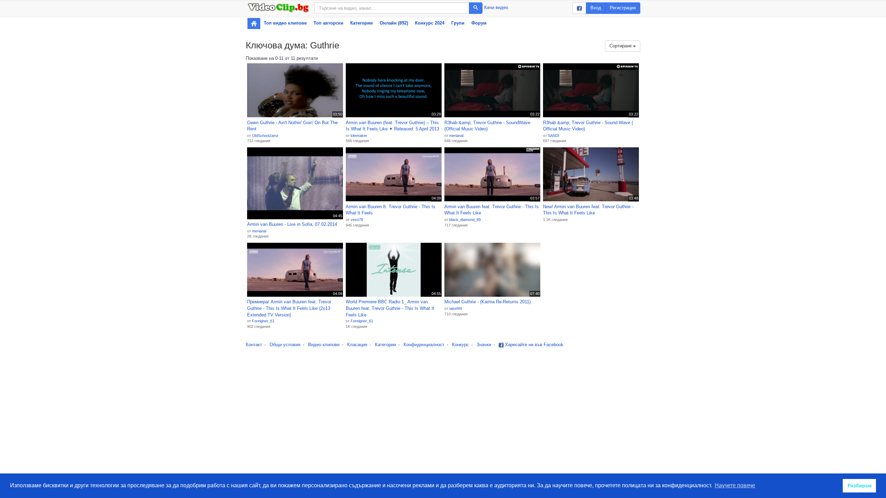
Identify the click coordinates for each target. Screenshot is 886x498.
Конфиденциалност (424, 344)
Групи (457, 23)
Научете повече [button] (735, 485)
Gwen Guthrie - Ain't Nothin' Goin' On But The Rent (292, 126)
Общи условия (285, 344)
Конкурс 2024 (429, 23)
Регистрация (623, 7)
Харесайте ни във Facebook (533, 344)
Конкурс (460, 344)
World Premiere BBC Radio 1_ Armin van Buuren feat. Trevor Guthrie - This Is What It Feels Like (390, 308)
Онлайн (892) (394, 23)
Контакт (254, 344)
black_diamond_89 (465, 220)
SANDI (553, 135)
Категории (361, 23)
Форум (479, 23)
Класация (357, 344)
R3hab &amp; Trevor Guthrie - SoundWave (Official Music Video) (487, 126)
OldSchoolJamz (265, 135)
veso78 (357, 220)
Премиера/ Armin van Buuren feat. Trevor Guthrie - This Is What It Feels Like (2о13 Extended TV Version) (289, 308)
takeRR (455, 308)
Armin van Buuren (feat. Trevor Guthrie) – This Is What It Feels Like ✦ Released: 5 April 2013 (392, 126)
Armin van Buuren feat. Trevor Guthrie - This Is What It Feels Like (491, 210)
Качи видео (496, 7)
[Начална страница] (253, 23)
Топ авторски (328, 23)
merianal (456, 135)
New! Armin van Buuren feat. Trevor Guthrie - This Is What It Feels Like (588, 210)
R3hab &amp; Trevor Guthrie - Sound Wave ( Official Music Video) (588, 126)
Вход (595, 7)
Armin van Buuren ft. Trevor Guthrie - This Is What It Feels (390, 210)
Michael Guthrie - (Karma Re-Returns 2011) (487, 301)
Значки (484, 344)
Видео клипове (324, 344)
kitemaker (359, 135)
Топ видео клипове (285, 23)
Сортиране (621, 45)
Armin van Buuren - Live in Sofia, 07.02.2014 (292, 224)
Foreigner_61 (263, 321)
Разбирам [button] (859, 485)
